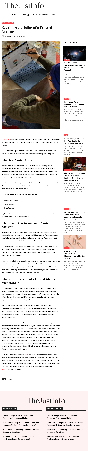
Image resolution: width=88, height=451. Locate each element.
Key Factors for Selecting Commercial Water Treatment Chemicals (74, 214)
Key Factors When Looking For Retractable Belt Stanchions (74, 104)
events (67, 98)
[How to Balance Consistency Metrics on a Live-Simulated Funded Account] (74, 53)
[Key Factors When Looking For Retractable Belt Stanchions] (74, 93)
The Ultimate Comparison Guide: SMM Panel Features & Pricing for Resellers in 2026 (74, 177)
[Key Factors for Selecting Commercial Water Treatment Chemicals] (74, 203)
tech (3, 22)
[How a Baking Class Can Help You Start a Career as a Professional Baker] (74, 129)
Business (67, 170)
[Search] (85, 14)
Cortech (10, 379)
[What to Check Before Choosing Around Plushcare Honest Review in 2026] (74, 242)
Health (67, 209)
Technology (10, 22)
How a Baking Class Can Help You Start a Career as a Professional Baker (74, 141)
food (66, 135)
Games (67, 59)
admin (9, 36)
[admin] (3, 36)
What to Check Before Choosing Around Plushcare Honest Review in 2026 (19, 437)
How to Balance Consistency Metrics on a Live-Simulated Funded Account (74, 66)
